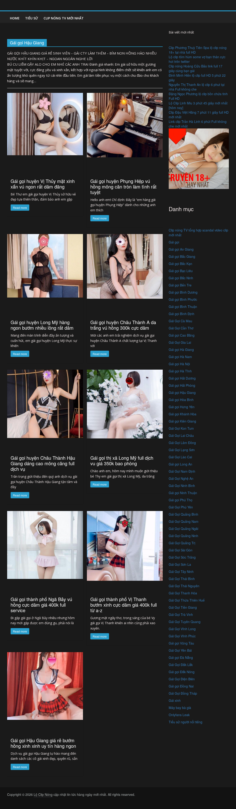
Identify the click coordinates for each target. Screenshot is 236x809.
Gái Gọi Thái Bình (182, 578)
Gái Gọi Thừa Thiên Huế (187, 600)
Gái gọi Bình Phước (183, 299)
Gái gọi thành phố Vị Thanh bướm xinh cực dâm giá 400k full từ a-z (123, 605)
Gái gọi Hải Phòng (182, 385)
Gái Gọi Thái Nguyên (184, 586)
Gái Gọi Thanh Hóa (183, 593)
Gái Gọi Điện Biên (182, 679)
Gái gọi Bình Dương (183, 292)
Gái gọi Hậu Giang (182, 392)
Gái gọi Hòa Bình (181, 399)
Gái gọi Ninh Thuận (183, 492)
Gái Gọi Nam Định (182, 471)
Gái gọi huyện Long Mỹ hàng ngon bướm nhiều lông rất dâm (42, 325)
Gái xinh (175, 700)
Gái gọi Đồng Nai (181, 686)
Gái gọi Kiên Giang (182, 421)
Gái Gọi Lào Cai (180, 457)
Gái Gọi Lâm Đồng (182, 442)
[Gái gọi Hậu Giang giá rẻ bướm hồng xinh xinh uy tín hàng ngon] (45, 685)
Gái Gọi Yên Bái (180, 650)
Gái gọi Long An (180, 464)
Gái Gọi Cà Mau (180, 321)
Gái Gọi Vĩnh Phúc (182, 636)
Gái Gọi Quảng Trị (182, 543)
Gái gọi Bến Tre (180, 285)
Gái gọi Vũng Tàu (181, 643)
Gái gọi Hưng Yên (182, 406)
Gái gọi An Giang (181, 249)
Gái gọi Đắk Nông (182, 671)
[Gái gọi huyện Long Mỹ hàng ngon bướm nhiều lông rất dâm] (45, 265)
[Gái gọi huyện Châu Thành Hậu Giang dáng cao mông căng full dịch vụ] (45, 403)
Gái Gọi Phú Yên (181, 507)
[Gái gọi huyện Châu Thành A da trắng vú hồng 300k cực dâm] (125, 265)
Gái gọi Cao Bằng (182, 335)
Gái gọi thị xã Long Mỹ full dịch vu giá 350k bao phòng (121, 460)
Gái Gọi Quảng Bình (183, 514)
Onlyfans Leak (179, 714)
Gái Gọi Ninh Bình (182, 485)
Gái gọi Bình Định (181, 313)
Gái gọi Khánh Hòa (182, 414)
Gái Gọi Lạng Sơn (182, 449)
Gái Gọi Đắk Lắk (181, 664)
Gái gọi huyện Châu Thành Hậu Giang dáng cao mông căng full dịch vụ (43, 463)
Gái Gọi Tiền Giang (183, 607)
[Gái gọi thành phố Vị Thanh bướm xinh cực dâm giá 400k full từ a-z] (125, 545)
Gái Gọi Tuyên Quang (185, 621)
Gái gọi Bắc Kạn (180, 263)
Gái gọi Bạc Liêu (181, 270)
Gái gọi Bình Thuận (183, 306)
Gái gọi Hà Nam (180, 356)
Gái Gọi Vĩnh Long (182, 629)
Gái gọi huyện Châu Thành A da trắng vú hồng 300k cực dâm (123, 325)
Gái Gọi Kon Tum (181, 428)
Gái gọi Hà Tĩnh (180, 371)
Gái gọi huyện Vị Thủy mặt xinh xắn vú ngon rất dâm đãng (43, 184)
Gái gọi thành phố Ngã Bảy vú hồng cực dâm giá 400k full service (41, 605)
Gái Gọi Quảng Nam (183, 521)
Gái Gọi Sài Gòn (180, 550)
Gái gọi (174, 242)
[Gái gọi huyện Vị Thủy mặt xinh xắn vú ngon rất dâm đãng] (45, 123)
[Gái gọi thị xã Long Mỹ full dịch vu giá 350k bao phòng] (125, 403)
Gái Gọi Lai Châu (181, 435)
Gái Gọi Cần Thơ (181, 328)
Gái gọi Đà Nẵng (181, 657)
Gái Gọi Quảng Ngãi (183, 528)
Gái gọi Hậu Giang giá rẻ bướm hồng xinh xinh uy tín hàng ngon (43, 743)
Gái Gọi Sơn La (180, 564)
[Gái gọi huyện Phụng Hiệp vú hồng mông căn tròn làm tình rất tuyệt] (125, 124)
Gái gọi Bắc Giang (182, 256)
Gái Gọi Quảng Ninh (183, 535)
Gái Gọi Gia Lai (180, 342)
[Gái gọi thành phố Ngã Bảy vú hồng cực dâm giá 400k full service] (45, 544)
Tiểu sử (31, 18)
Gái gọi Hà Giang (181, 349)
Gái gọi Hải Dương (182, 378)
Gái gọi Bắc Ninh (181, 278)
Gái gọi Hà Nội (179, 364)
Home (15, 18)
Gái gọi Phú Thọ (180, 500)
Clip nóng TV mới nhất (64, 18)
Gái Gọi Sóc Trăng (182, 557)
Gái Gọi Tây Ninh (181, 571)
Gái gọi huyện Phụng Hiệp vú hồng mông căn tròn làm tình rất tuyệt (123, 186)
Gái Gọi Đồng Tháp (183, 693)
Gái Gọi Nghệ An (181, 478)
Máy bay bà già (180, 707)
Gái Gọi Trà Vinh (181, 614)
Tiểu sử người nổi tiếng (185, 722)
